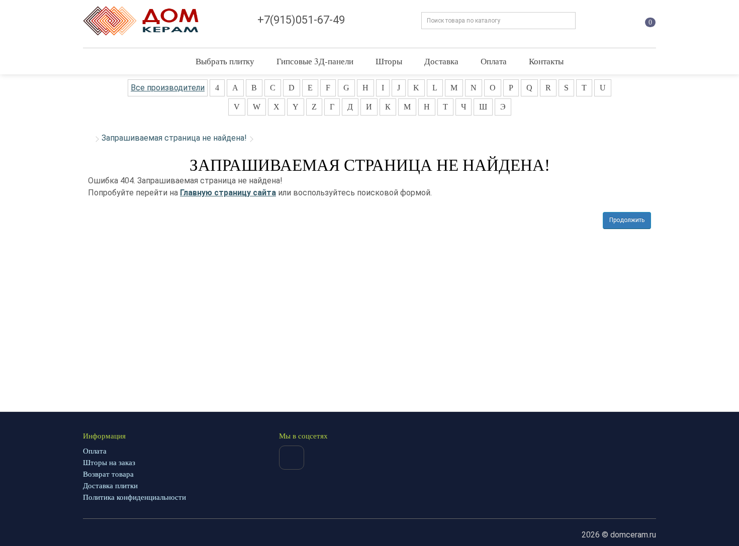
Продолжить (626, 220)
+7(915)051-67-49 (301, 20)
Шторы (389, 61)
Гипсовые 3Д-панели (314, 61)
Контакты (546, 61)
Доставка (441, 61)
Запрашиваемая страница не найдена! (174, 138)
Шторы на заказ (109, 463)
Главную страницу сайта (228, 192)
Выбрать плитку (225, 61)
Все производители (168, 87)
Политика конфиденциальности (134, 497)
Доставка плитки (110, 486)
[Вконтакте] (291, 458)
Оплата (494, 61)
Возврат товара (108, 474)
